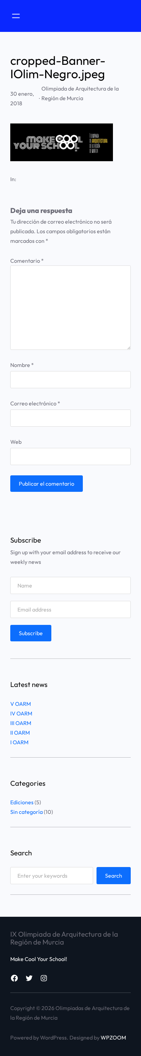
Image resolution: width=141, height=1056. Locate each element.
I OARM (19, 742)
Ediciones (22, 802)
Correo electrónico (35, 403)
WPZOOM (113, 1037)
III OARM (20, 723)
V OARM (20, 703)
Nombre (22, 364)
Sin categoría (26, 811)
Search (113, 875)
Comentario (27, 260)
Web (16, 441)
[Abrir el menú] (16, 16)
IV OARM (21, 713)
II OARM (20, 732)
